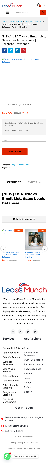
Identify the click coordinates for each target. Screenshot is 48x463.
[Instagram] (20, 331)
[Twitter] (27, 331)
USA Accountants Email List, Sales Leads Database (35, 254)
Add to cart (14, 151)
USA (8, 168)
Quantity (5, 140)
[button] (9, 248)
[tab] (14, 182)
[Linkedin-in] (35, 331)
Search (43, 12)
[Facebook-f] (12, 331)
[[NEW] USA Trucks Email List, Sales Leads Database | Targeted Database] (4, 50)
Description (14, 181)
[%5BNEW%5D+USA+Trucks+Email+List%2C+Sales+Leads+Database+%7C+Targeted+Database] (10, 50)
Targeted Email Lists (20, 165)
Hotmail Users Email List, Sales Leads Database (10, 254)
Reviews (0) (33, 181)
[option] (12, 247)
